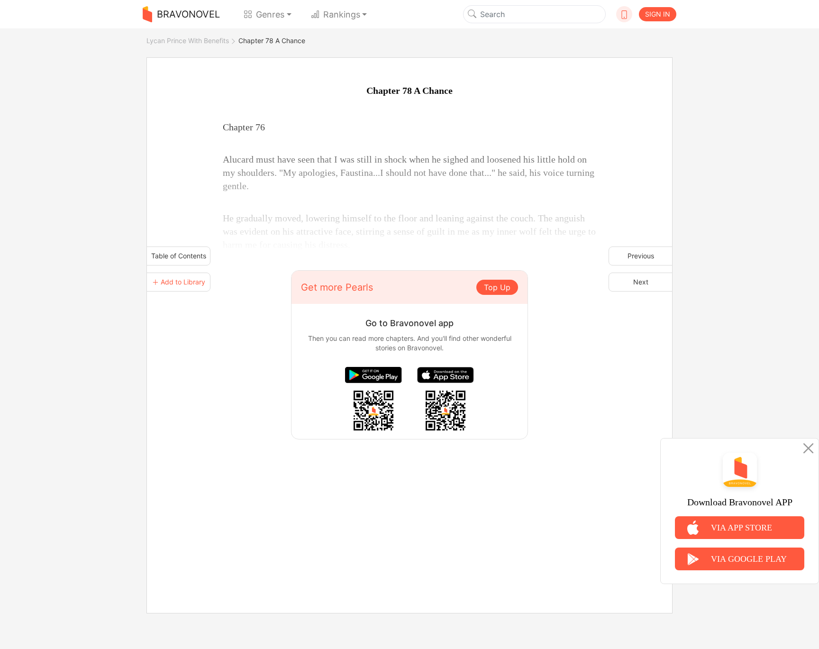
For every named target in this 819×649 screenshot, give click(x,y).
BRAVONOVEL (188, 14)
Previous (641, 256)
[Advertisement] (409, 505)
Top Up (497, 287)
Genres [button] (270, 14)
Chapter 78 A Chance (271, 41)
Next (640, 282)
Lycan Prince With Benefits (187, 41)
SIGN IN (657, 14)
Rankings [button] (341, 14)
